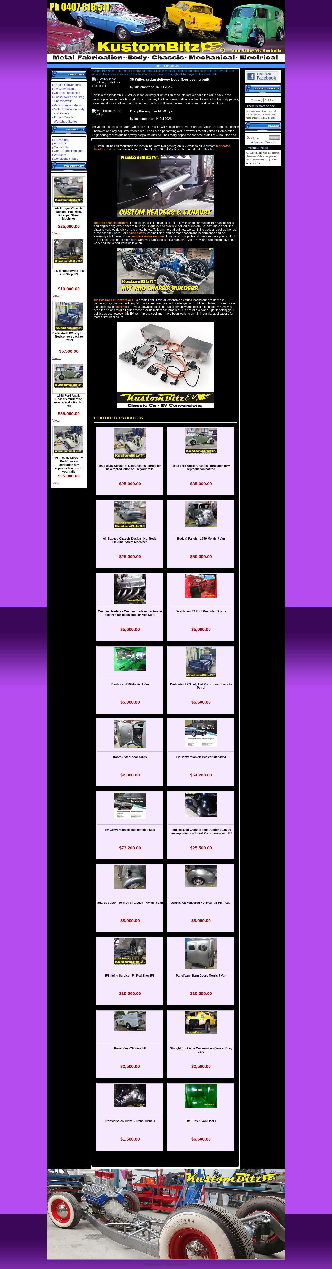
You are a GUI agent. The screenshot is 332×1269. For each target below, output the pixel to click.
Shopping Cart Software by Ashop (166, 1264)
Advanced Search (263, 142)
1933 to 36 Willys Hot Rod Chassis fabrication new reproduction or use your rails (68, 464)
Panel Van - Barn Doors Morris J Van (201, 975)
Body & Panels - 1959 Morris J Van (201, 538)
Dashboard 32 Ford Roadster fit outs (201, 611)
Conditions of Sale (66, 158)
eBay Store (61, 140)
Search (275, 137)
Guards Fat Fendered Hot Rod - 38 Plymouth (201, 902)
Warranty (60, 155)
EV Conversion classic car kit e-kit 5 (130, 830)
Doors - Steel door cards (130, 757)
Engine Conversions (67, 85)
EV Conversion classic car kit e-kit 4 (201, 757)
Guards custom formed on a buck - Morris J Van (130, 902)
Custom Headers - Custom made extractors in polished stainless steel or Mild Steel (130, 613)
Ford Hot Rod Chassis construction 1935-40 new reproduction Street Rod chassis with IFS (201, 831)
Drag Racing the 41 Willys (151, 111)
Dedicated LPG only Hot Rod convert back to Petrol (68, 337)
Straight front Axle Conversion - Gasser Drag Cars (201, 1050)
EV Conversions (64, 89)
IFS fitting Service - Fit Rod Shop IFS (69, 272)
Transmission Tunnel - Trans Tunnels (130, 1121)
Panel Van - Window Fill (130, 1048)
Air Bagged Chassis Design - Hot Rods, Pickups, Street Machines (69, 213)
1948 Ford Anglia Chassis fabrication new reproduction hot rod (68, 401)
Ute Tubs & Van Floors (201, 1121)
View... (56, 233)
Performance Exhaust (68, 105)
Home (157, 65)
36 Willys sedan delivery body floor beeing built (169, 79)
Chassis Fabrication (67, 93)
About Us (60, 143)
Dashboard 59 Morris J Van (130, 684)
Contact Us (171, 65)
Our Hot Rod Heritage (68, 151)
